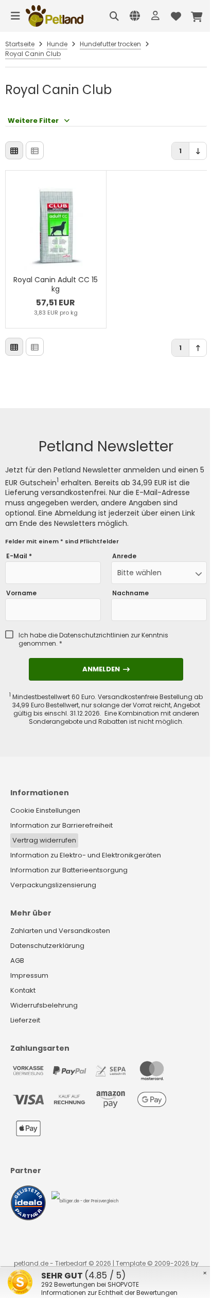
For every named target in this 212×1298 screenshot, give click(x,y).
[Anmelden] (155, 16)
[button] (159, 572)
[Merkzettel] (176, 16)
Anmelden (106, 669)
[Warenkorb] (196, 16)
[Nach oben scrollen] (197, 347)
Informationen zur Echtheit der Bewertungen (109, 1292)
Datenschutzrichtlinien (94, 635)
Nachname (130, 593)
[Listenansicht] (35, 150)
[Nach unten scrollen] (197, 150)
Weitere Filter (33, 120)
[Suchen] (114, 16)
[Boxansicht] (14, 150)
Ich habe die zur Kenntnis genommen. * (93, 639)
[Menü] (15, 16)
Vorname (21, 593)
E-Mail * (19, 556)
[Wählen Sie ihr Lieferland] (135, 16)
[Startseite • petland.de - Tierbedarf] (54, 16)
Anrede (124, 556)
